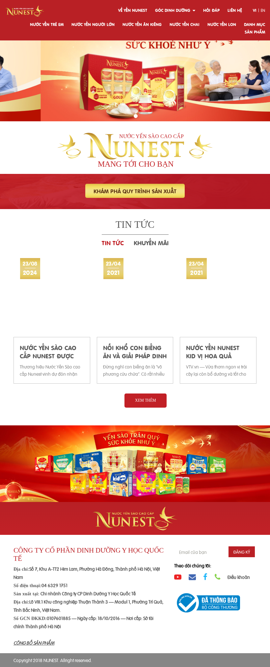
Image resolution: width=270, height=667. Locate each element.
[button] (136, 116)
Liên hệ (235, 10)
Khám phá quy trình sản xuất (135, 191)
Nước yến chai (185, 24)
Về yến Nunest (132, 10)
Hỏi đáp (211, 10)
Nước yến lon (221, 24)
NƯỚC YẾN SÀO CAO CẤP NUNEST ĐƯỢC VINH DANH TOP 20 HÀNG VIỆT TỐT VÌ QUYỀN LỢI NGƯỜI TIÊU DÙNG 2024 (48, 351)
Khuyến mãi (151, 242)
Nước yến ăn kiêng (142, 24)
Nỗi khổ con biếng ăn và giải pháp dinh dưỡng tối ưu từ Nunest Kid (135, 351)
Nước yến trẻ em (47, 24)
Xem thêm (145, 400)
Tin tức (113, 242)
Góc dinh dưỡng (172, 10)
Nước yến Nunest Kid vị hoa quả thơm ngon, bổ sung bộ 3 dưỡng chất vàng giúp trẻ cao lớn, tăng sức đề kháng (215, 351)
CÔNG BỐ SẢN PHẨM (34, 642)
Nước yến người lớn (93, 24)
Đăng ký (241, 552)
